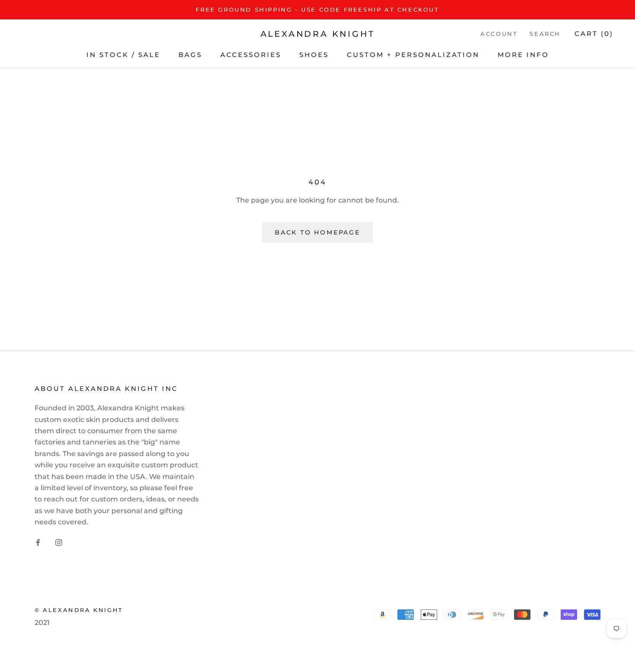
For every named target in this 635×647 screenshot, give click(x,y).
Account (499, 34)
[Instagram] (58, 542)
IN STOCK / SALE (123, 55)
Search (545, 34)
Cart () (594, 34)
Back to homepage (317, 232)
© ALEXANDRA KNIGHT (79, 609)
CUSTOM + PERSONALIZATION (413, 55)
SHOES (314, 55)
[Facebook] (38, 542)
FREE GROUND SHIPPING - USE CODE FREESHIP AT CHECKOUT (317, 9)
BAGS (190, 55)
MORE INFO (523, 55)
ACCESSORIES (250, 55)
